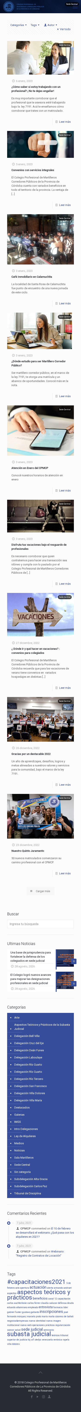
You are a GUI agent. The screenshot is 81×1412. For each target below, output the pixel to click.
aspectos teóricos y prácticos (38, 1294)
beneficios (40, 1298)
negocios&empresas (17, 1320)
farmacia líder (60, 1307)
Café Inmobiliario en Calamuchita (31, 276)
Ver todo (65, 29)
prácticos (50, 1325)
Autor (51, 25)
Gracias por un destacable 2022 (31, 754)
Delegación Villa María (28, 1100)
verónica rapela (61, 1339)
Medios (19, 1143)
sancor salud (14, 1330)
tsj (29, 1339)
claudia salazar (49, 1303)
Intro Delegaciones (26, 1129)
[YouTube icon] (37, 1397)
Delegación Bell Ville (27, 1036)
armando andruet (62, 1287)
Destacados (22, 1107)
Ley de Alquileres (25, 1136)
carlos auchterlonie (17, 1303)
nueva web (26, 1325)
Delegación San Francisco (30, 1086)
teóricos (56, 1335)
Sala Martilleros (23, 1157)
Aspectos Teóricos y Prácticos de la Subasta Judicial (42, 1026)
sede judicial (32, 1329)
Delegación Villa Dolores (29, 1093)
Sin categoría (22, 1172)
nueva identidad (37, 1320)
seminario (48, 1330)
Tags (34, 25)
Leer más (65, 121)
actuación (38, 1287)
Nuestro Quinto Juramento (27, 850)
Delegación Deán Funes (29, 1050)
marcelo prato (34, 1316)
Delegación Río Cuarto (28, 1064)
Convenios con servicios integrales (32, 170)
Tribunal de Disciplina (27, 1193)
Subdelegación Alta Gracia (31, 1179)
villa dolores (13, 1344)
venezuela (47, 1339)
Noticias (19, 1150)
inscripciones (51, 1311)
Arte (16, 1017)
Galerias (19, 1114)
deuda (70, 1303)
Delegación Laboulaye (28, 1057)
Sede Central (22, 1164)
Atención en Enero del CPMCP (29, 468)
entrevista (46, 1307)
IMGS (17, 1121)
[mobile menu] (75, 6)
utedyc (38, 1339)
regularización (62, 1325)
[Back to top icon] (40, 1372)
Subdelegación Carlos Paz (30, 1186)
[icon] (49, 1397)
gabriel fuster (14, 1312)
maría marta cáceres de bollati (57, 1316)
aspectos (11, 1293)
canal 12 (52, 1298)
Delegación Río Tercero (28, 1079)
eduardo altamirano (17, 1307)
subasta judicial (29, 1334)
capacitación (64, 1298)
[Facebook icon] (32, 1397)
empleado (33, 1307)
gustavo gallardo (30, 1312)
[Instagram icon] (43, 1397)
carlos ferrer (33, 1303)
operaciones (38, 1325)
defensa (62, 1303)
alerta (50, 1287)
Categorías (17, 25)
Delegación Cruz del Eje (29, 1043)
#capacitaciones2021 (36, 1281)
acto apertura (22, 1287)
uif (32, 1339)
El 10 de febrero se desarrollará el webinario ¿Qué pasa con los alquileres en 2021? (45, 1232)
